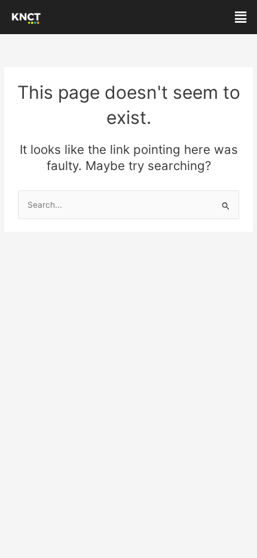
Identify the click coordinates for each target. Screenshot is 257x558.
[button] (241, 17)
